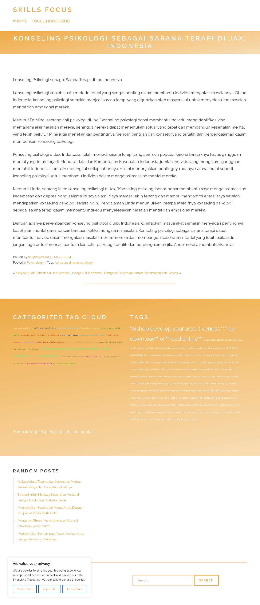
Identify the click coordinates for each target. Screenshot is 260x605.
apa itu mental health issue (65, 364)
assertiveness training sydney (51, 342)
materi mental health (209, 369)
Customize (25, 589)
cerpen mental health (181, 362)
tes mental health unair (23, 328)
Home (21, 21)
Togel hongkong (50, 21)
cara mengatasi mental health (92, 335)
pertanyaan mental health (182, 391)
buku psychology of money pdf (182, 355)
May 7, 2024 (62, 257)
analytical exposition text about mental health (39, 335)
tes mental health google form (171, 412)
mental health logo (139, 383)
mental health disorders (181, 376)
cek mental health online (157, 362)
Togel (34, 431)
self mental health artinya (45, 328)
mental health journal (227, 376)
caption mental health (210, 355)
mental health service (160, 383)
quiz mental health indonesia (172, 398)
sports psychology (146, 412)
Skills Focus (43, 10)
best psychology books (155, 355)
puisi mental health (147, 398)
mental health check (158, 376)
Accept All (74, 589)
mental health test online (73, 356)
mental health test (94, 356)
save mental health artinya (178, 405)
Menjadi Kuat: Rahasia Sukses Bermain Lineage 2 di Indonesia (59, 273)
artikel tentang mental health (179, 348)
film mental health (28, 342)
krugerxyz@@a (38, 257)
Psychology (35, 262)
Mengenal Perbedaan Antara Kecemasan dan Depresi (141, 273)
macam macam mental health (39, 364)
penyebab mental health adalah (153, 391)
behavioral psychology (28, 349)
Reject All (49, 589)
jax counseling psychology (74, 262)
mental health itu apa (69, 335)
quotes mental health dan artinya (81, 342)
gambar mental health (156, 369)
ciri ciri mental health (203, 362)
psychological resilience (69, 328)
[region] (49, 577)
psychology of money (91, 328)
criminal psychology (225, 362)
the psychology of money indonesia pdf (156, 419)
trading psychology (186, 419)
